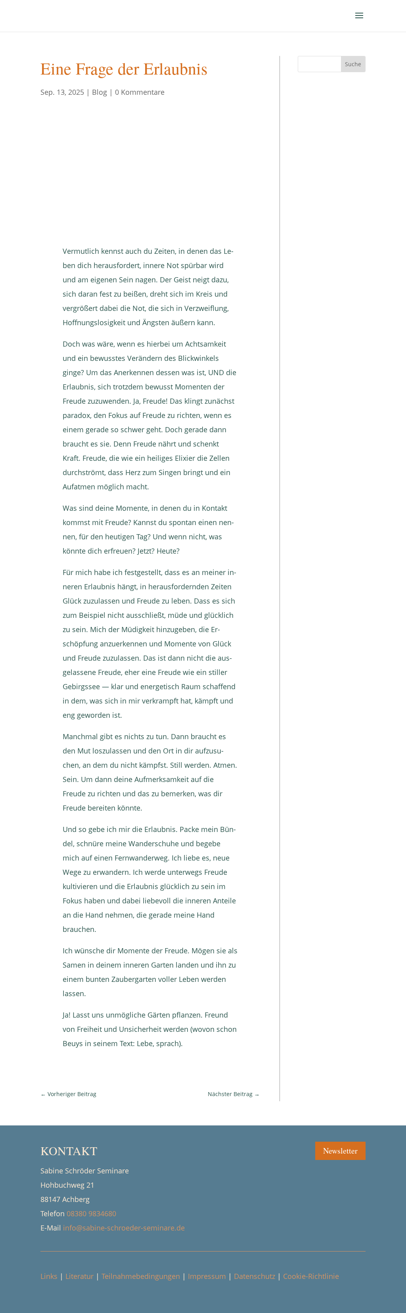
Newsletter (340, 1150)
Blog (99, 92)
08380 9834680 (91, 1213)
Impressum (207, 1276)
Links (48, 1276)
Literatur (79, 1276)
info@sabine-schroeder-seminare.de (124, 1227)
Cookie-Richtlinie (311, 1276)
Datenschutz (254, 1276)
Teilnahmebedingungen (141, 1276)
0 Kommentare (140, 92)
